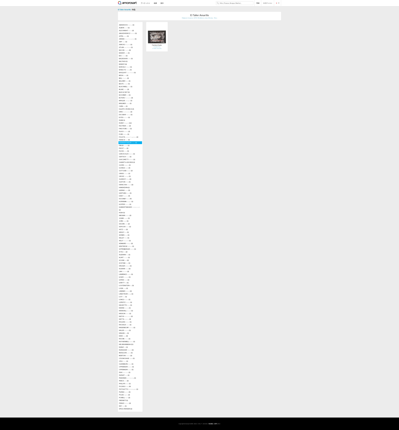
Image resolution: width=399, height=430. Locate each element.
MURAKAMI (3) (126, 350)
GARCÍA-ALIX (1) (127, 154)
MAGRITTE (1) (125, 305)
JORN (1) (123, 221)
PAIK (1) (124, 372)
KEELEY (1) (124, 232)
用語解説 (210, 423)
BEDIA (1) (123, 75)
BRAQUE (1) (125, 100)
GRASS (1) (124, 173)
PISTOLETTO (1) (128, 389)
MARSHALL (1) (126, 311)
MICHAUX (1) (125, 325)
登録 (257, 3)
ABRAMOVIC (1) (126, 25)
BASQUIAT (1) (127, 72)
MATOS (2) (126, 316)
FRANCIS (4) (124, 140)
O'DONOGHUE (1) (127, 358)
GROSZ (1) (125, 176)
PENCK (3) (124, 381)
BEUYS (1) (124, 84)
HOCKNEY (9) (125, 199)
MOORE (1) (124, 339)
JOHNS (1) (124, 218)
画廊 (155, 3)
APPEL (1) (124, 36)
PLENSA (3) (124, 392)
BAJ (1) (123, 56)
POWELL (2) (124, 397)
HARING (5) (124, 190)
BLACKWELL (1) (125, 86)
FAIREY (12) (125, 123)
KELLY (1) (125, 240)
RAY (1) (123, 406)
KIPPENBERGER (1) (127, 249)
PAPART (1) (124, 375)
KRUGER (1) (125, 266)
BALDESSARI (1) (126, 58)
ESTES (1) (124, 117)
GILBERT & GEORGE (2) (127, 162)
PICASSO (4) (125, 386)
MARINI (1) (125, 308)
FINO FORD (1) (125, 128)
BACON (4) (125, 50)
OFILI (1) (123, 361)
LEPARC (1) (124, 280)
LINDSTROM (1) (126, 294)
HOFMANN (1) (126, 201)
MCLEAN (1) (125, 322)
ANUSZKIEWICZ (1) (128, 33)
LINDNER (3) (125, 291)
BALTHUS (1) (123, 61)
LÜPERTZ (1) (125, 302)
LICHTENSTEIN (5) (126, 285)
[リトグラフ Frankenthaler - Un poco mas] (157, 34)
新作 (162, 3)
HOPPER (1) (125, 204)
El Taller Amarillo (124, 9)
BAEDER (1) (124, 53)
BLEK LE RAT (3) (124, 92)
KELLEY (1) (124, 238)
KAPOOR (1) (125, 226)
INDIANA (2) (125, 215)
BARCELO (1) (125, 67)
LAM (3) (124, 271)
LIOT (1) (123, 297)
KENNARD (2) (126, 243)
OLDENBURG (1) (126, 364)
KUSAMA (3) (124, 269)
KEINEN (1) (124, 235)
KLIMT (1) (124, 257)
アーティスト (145, 3)
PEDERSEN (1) (127, 378)
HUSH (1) (122, 212)
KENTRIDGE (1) (126, 246)
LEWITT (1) (124, 283)
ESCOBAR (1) (125, 114)
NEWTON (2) (125, 355)
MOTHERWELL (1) (127, 341)
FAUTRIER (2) (125, 126)
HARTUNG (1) (125, 193)
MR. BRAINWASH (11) (126, 344)
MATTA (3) (125, 319)
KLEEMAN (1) (124, 254)
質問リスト (217, 423)
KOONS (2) (124, 260)
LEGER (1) (125, 277)
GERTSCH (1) (125, 156)
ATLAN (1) (126, 47)
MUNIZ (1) (123, 347)
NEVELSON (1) (126, 353)
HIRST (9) (124, 196)
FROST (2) (123, 148)
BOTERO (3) (126, 98)
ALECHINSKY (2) (126, 30)
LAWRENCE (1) (126, 274)
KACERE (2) (124, 224)
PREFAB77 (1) (123, 400)
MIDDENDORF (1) (127, 327)
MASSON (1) (125, 313)
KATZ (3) (123, 229)
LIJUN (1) (123, 288)
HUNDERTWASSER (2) (129, 208)
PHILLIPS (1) (125, 383)
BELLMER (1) (124, 81)
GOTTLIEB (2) (126, 171)
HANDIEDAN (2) (124, 187)
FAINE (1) (122, 120)
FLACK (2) (124, 131)
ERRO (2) (125, 112)
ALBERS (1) (124, 28)
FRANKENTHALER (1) (128, 142)
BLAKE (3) (124, 89)
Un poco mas (157, 47)
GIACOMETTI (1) (127, 159)
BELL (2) (124, 78)
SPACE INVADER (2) (125, 409)
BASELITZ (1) (125, 70)
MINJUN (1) (124, 333)
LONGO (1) (124, 299)
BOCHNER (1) (125, 95)
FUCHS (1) (124, 151)
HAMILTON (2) (126, 185)
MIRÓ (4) (123, 336)
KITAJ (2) (123, 252)
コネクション (267, 3)
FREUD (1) (124, 145)
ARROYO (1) (125, 44)
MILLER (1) (125, 330)
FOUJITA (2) (128, 137)
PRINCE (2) (125, 403)
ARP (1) (123, 42)
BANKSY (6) (123, 64)
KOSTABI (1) (124, 263)
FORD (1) (124, 134)
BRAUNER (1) (125, 103)
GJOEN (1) (125, 165)
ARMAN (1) (127, 39)
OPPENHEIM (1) (126, 367)
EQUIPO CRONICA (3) (126, 109)
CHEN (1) (123, 106)
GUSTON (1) (125, 182)
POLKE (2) (124, 395)
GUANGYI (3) (125, 179)
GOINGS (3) (124, 168)
